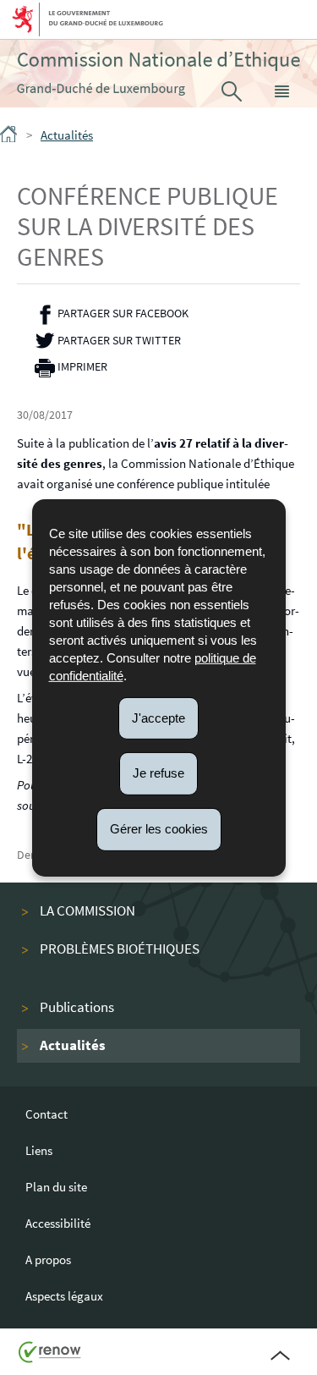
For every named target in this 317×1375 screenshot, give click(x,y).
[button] (282, 91)
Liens (38, 1150)
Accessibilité (57, 1223)
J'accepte (158, 717)
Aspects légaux (64, 1296)
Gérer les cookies (159, 829)
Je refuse (158, 773)
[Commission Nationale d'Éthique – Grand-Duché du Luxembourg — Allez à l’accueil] (158, 73)
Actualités (67, 135)
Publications (77, 1007)
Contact (46, 1114)
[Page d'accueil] (9, 137)
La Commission (87, 911)
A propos (48, 1259)
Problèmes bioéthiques (119, 949)
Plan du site (56, 1187)
